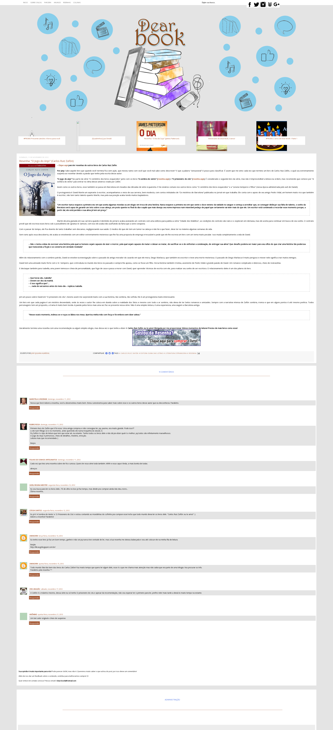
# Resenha (191, 353)
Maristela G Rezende (38, 399)
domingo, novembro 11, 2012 (59, 399)
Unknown (33, 536)
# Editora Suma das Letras (151, 353)
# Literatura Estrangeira (175, 353)
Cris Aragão (34, 589)
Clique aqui (63, 165)
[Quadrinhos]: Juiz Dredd (101, 138)
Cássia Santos (35, 510)
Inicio (25, 2)
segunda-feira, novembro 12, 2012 (61, 485)
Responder (34, 407)
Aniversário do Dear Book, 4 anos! (221, 138)
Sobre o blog (36, 2)
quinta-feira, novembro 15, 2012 (51, 563)
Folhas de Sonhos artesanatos (43, 460)
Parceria (47, 2)
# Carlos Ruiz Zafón (128, 353)
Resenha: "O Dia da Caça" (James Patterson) (161, 138)
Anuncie (57, 2)
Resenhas (67, 2)
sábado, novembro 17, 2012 (52, 589)
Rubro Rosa (34, 424)
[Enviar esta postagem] (198, 353)
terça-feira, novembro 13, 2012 (51, 536)
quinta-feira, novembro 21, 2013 (50, 614)
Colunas (77, 2)
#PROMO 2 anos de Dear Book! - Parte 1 (281, 138)
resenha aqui (163, 179)
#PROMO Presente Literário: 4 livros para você (42, 138)
